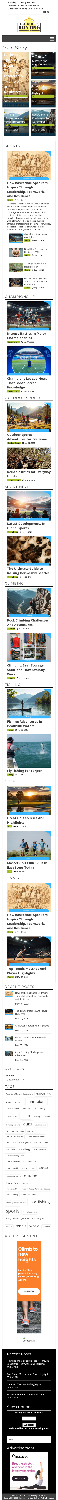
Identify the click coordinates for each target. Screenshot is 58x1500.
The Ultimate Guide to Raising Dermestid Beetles (28, 570)
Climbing (36, 125)
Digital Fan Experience (15, 1131)
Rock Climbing (12, 1195)
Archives (9, 1075)
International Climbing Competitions (21, 1161)
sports (12, 1211)
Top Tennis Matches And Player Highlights (42, 61)
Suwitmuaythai (38, 1218)
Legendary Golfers (13, 1177)
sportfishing (39, 1201)
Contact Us (13, 5)
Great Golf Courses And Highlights (39, 89)
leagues (43, 1168)
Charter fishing (39, 1108)
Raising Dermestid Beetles (39, 1189)
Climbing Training (13, 1125)
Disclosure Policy (30, 5)
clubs (27, 1124)
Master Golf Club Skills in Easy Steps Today (27, 865)
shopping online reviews (16, 1203)
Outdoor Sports (23, 398)
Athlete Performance (15, 1102)
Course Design (40, 1125)
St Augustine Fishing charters (17, 1218)
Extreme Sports (33, 1131)
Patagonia (27, 1183)
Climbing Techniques (41, 1116)
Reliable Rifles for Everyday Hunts (29, 474)
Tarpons (9, 1227)
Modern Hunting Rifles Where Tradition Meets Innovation (35, 281)
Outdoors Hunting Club (20, 8)
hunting (24, 1149)
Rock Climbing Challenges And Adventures (41, 118)
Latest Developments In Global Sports (26, 525)
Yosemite (46, 1227)
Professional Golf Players (16, 1189)
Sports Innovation (30, 1212)
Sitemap (38, 8)
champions (36, 1101)
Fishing (9, 125)
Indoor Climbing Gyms (15, 1156)
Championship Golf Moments (18, 1108)
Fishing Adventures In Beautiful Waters (15, 118)
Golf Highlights (25, 1142)
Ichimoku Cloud (39, 1150)
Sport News (18, 487)
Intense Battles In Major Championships (26, 335)
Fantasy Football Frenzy (35, 1137)
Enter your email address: (29, 1420)
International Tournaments (17, 1168)
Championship (20, 297)
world (34, 1225)
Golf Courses (11, 1142)
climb (25, 1115)
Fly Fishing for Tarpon (24, 771)
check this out (11, 1116)
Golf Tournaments (41, 1142)
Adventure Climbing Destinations (19, 1094)
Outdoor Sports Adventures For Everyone (27, 437)
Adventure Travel (43, 1094)
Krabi (33, 1168)
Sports (7, 96)
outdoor (31, 1176)
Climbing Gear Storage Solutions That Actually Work (26, 669)
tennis (20, 1225)
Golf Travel (10, 1150)
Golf (34, 96)
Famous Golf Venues (14, 1137)
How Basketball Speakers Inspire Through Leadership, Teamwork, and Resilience (14, 70)
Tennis (35, 68)
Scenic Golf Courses (29, 1195)
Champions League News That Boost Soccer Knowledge (27, 382)
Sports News (13, 532)
